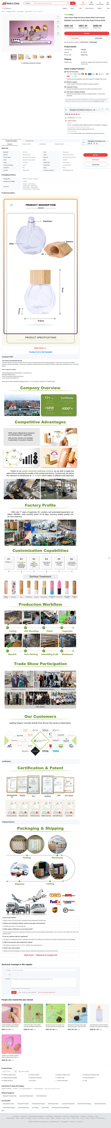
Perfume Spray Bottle (38, 11)
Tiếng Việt (92, 1118)
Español (22, 1118)
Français (34, 1118)
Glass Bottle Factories (23, 1103)
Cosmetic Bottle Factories (38, 1103)
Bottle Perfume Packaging (84, 1103)
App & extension (89, 8)
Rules (108, 8)
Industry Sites (66, 1116)
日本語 (73, 1118)
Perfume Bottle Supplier (9, 1107)
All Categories (7, 8)
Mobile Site (90, 1116)
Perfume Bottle (28, 11)
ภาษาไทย (82, 1118)
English (17, 1118)
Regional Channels (75, 1116)
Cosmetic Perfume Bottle (68, 1103)
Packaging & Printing (10, 11)
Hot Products (16, 1116)
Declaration (72, 1121)
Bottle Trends (45, 1107)
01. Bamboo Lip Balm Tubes (9, 1075)
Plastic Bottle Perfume (100, 1103)
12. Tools (84, 1080)
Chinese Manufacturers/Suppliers (36, 1116)
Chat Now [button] (99, 38)
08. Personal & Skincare (88, 1077)
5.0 (89, 143)
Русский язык (41, 1118)
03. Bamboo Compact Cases (63, 1075)
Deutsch (52, 1118)
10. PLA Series (32, 1080)
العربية (64, 1118)
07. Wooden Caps (60, 1077)
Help (80, 8)
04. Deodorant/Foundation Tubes (90, 1075)
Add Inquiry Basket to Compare (32, 63)
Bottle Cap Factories (53, 1103)
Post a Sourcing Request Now (46, 992)
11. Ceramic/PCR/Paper (62, 1080)
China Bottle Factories (8, 1103)
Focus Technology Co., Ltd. (45, 1121)
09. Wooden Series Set (7, 1080)
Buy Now (86, 33)
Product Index (84, 1116)
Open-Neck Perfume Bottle (26, 1096)
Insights (96, 1116)
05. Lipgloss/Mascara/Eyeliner (9, 1077)
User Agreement (64, 1121)
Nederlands (58, 1118)
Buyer (72, 8)
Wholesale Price (57, 1116)
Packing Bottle (20, 11)
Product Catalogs (24, 1071)
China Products (23, 1116)
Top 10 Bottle (35, 1107)
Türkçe (87, 1118)
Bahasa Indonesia (100, 1118)
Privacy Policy (80, 1121)
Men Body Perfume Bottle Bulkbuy (60, 1107)
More (3, 1110)
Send (14, 992)
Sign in (107, 4)
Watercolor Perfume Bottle (9, 1096)
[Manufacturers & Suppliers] (10, 3)
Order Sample (93, 42)
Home (3, 11)
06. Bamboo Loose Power (35, 1077)
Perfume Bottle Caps (23, 1107)
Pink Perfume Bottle (41, 1096)
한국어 (68, 1118)
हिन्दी (77, 1118)
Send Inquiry (75, 38)
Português (28, 1118)
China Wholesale (49, 1116)
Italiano (47, 1118)
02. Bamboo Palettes (34, 1075)
